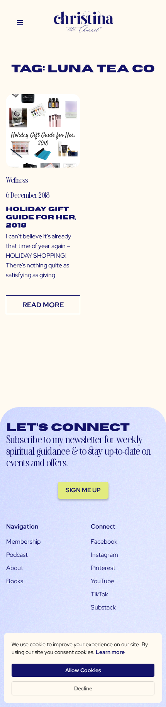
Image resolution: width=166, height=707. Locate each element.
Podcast (17, 555)
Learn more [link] (110, 652)
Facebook (104, 542)
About (14, 568)
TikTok (99, 594)
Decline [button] (83, 688)
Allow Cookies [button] (83, 670)
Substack (103, 607)
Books (14, 581)
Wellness (17, 180)
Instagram (104, 555)
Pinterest (103, 568)
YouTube (102, 581)
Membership (23, 542)
